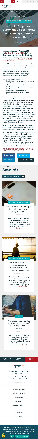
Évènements (19, 401)
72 (17, 1)
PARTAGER (9, 155)
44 (6, 1)
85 (20, 1)
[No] (36, 432)
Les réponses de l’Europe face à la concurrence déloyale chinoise (19, 209)
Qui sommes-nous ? (19, 389)
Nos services (19, 409)
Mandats (19, 417)
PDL (2, 1)
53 (13, 1)
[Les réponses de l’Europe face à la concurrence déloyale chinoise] (19, 193)
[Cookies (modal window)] (3, 435)
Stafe (24, 382)
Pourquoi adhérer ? (19, 393)
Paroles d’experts (19, 405)
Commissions (19, 413)
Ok (12, 436)
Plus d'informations (22, 436)
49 (9, 1)
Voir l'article (22, 286)
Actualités (19, 397)
